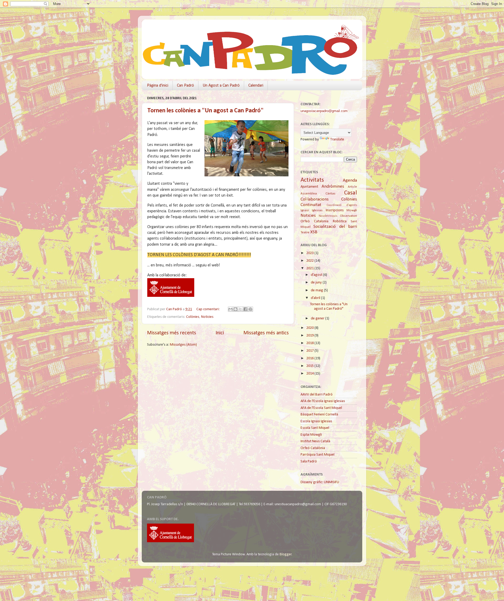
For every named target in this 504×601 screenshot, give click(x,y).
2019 (310, 336)
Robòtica (339, 221)
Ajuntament (309, 187)
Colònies (192, 317)
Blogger (286, 554)
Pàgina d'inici (157, 85)
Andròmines (333, 186)
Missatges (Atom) (183, 345)
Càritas (330, 193)
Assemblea (309, 193)
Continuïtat (311, 205)
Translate (337, 139)
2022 (310, 261)
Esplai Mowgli (311, 435)
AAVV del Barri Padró (317, 395)
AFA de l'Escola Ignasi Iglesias (323, 401)
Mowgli (351, 210)
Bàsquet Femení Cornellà (319, 415)
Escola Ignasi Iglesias (316, 421)
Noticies (207, 317)
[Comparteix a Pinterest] (250, 309)
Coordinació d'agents (342, 205)
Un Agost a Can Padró (221, 85)
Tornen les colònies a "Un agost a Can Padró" (205, 111)
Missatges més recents (171, 333)
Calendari (255, 85)
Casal (350, 193)
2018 (310, 343)
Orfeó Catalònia (313, 448)
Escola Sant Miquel (315, 428)
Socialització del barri (335, 226)
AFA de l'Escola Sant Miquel (321, 408)
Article (352, 186)
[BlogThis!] (235, 309)
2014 (310, 374)
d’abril (316, 298)
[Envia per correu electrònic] (230, 309)
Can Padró (185, 85)
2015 (310, 366)
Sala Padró (309, 461)
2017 (310, 351)
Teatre (305, 232)
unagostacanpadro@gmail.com (324, 111)
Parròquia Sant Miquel (317, 455)
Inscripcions (335, 210)
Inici (220, 333)
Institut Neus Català (315, 441)
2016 (310, 358)
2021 (310, 268)
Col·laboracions (315, 199)
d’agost (317, 275)
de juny (317, 282)
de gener (318, 318)
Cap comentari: (208, 309)
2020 (310, 328)
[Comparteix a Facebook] (245, 309)
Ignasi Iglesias (312, 210)
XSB (313, 232)
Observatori (348, 216)
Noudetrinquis (328, 216)
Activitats (312, 180)
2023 (310, 253)
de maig (317, 290)
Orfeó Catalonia (314, 221)
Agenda (350, 180)
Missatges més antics (266, 333)
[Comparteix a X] (240, 309)
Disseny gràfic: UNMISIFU (320, 482)
